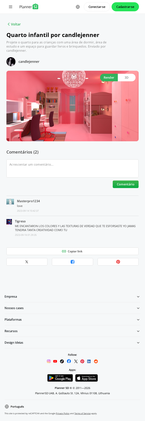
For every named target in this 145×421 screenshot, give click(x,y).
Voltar (16, 24)
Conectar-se (97, 7)
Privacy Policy (62, 413)
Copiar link (75, 251)
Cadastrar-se (125, 7)
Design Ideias (14, 342)
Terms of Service (82, 413)
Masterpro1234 (28, 201)
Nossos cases (14, 308)
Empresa (11, 296)
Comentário (125, 184)
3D (127, 77)
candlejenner (29, 61)
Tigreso (20, 221)
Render (109, 77)
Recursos (11, 331)
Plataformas (13, 319)
